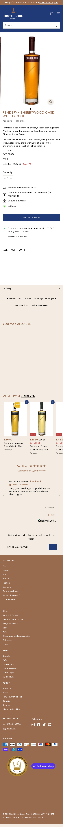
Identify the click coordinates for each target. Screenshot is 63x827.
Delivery (7, 288)
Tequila (6, 583)
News (5, 692)
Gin (4, 566)
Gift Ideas (7, 640)
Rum (5, 574)
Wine (5, 632)
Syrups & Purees (10, 615)
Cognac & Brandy (11, 591)
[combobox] (31, 25)
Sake (5, 627)
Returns (6, 705)
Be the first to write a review (31, 305)
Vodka (6, 578)
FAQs (5, 660)
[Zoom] (51, 101)
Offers (5, 644)
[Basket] (51, 13)
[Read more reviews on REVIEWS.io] (47, 521)
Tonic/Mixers (9, 599)
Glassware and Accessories (16, 636)
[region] (31, 494)
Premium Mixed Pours (13, 619)
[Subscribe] (53, 547)
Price (5, 158)
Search (6, 656)
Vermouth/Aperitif (11, 595)
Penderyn (8, 120)
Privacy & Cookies (11, 709)
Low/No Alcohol (10, 623)
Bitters (6, 611)
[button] (31, 305)
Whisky (6, 570)
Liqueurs (7, 587)
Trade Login (8, 672)
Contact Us (8, 664)
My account (8, 676)
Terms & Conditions (12, 697)
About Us (7, 688)
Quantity (8, 172)
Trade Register (10, 668)
